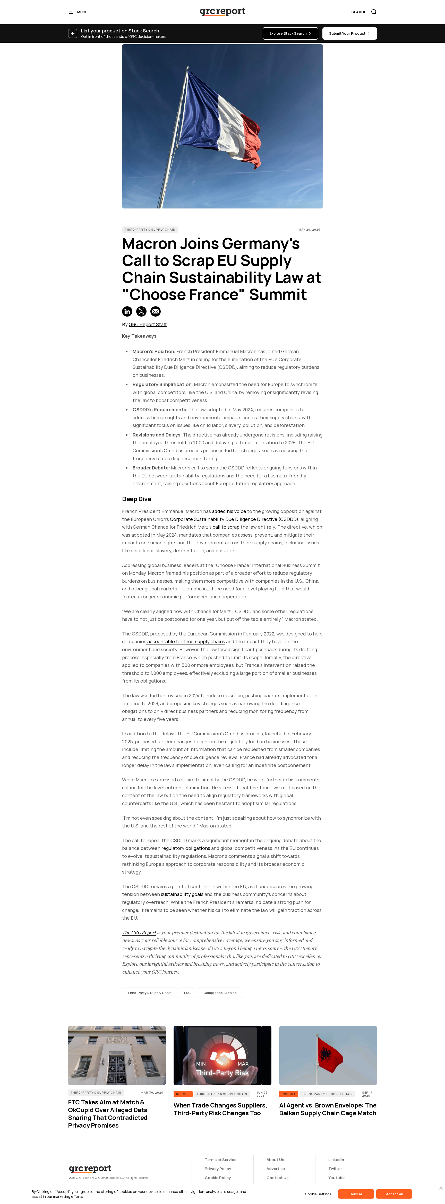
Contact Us (277, 1177)
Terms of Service (220, 1159)
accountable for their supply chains (185, 641)
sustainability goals (182, 894)
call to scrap (226, 527)
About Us (275, 1159)
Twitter (335, 1168)
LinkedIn (336, 1159)
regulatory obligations (186, 848)
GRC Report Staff (148, 324)
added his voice (229, 511)
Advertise (276, 1168)
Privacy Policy (218, 1168)
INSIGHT (183, 1094)
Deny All (356, 1194)
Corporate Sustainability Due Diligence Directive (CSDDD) (234, 519)
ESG (187, 992)
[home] (222, 12)
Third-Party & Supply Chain (150, 229)
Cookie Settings (318, 1194)
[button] (78, 12)
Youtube (336, 1177)
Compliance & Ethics (220, 992)
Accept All (394, 1194)
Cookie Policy (218, 1177)
